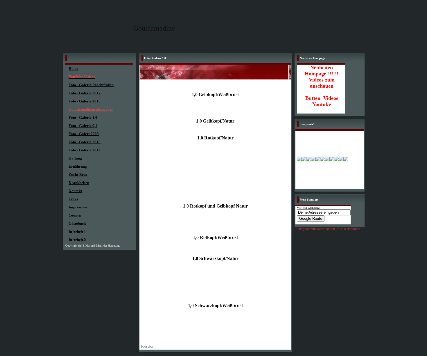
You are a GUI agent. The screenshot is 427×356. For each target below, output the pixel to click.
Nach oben (147, 346)
